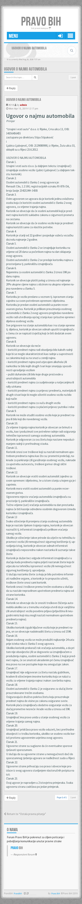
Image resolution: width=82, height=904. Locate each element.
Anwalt (33, 893)
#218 (11, 104)
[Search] (35, 77)
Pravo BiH (55, 893)
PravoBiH (18, 893)
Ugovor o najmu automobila (25, 69)
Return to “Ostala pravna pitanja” (26, 814)
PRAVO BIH (41, 21)
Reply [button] (12, 88)
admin (23, 104)
